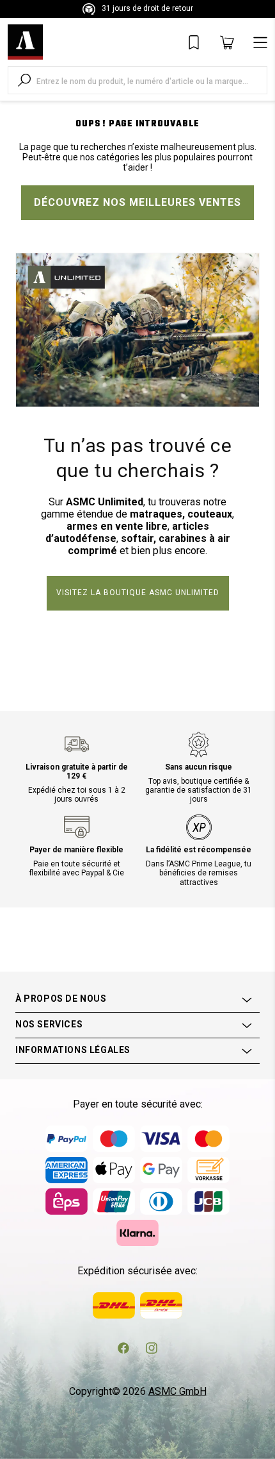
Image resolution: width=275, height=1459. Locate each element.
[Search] (24, 80)
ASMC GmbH (177, 1391)
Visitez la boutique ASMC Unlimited (137, 592)
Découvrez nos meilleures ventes (137, 202)
